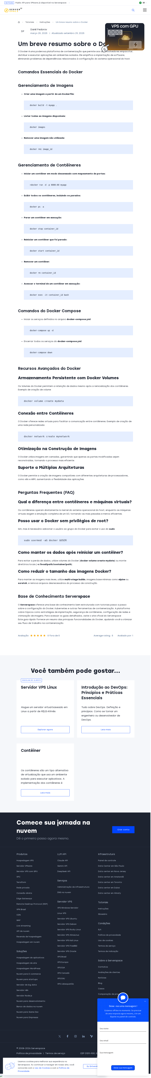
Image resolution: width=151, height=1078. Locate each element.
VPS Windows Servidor (67, 908)
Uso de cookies (105, 940)
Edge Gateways (24, 899)
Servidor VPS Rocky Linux (69, 930)
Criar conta (123, 830)
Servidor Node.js (24, 996)
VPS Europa (62, 962)
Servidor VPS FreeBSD (67, 946)
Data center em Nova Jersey (112, 871)
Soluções (22, 951)
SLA (99, 930)
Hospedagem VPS (25, 861)
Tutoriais (30, 22)
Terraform (21, 882)
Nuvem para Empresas (27, 1017)
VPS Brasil (61, 957)
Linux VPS (61, 913)
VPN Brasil (21, 909)
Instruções (45, 22)
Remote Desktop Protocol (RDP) (32, 904)
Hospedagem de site (27, 963)
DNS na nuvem (64, 892)
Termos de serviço (106, 946)
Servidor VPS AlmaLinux (68, 935)
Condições (104, 923)
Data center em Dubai (109, 888)
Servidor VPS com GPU (27, 871)
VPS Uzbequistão (65, 984)
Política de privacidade (109, 935)
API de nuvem (23, 931)
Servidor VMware (24, 866)
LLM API (61, 854)
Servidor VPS (64, 901)
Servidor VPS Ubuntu (67, 919)
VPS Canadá (63, 973)
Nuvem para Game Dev (27, 1012)
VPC (18, 877)
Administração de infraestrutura (73, 887)
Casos (101, 989)
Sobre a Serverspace (110, 960)
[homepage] (19, 22)
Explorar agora (45, 729)
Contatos (103, 967)
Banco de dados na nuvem (29, 1007)
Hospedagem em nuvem (28, 942)
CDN (19, 915)
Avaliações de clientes (109, 972)
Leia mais (106, 729)
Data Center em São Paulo (111, 866)
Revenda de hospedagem (29, 937)
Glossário (102, 914)
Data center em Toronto (110, 882)
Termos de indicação (108, 951)
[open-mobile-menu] (144, 10)
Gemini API (62, 866)
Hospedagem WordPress (28, 969)
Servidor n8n (22, 990)
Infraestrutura (106, 854)
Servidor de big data (27, 985)
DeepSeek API (63, 871)
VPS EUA (61, 968)
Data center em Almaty (109, 893)
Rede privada (23, 888)
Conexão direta (24, 893)
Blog (100, 983)
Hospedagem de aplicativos (30, 958)
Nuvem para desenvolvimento (31, 1001)
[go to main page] (13, 10)
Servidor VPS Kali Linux (67, 940)
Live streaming (24, 926)
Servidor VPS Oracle (66, 951)
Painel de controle (107, 861)
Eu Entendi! (92, 1066)
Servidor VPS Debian (67, 924)
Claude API (62, 861)
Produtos (22, 854)
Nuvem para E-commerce (29, 974)
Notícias (102, 978)
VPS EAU (61, 979)
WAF (18, 920)
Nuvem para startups (27, 979)
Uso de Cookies (42, 1068)
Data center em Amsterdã (111, 877)
